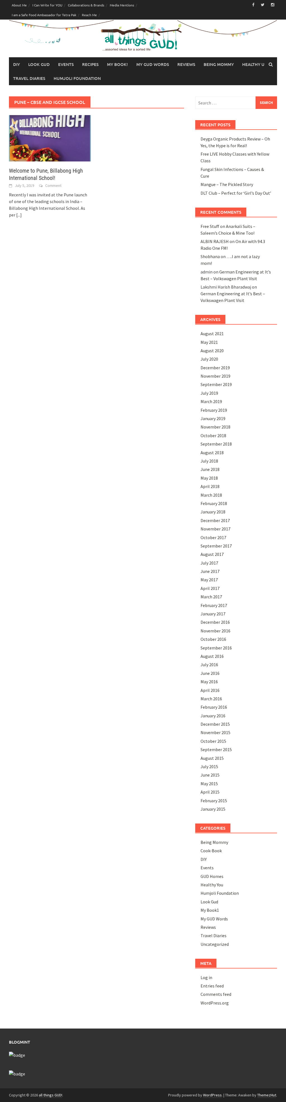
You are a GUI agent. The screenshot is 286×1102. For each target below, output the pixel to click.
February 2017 (214, 605)
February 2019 (214, 410)
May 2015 (209, 783)
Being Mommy (219, 64)
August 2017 (212, 554)
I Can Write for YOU (47, 5)
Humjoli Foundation (77, 78)
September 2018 (216, 444)
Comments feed (216, 994)
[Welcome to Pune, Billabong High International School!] (50, 138)
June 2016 (210, 673)
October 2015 (213, 741)
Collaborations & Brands (86, 5)
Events (66, 64)
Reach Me (89, 15)
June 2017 (210, 571)
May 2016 (209, 681)
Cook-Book (211, 850)
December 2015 (215, 724)
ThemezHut (266, 1095)
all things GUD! (50, 1095)
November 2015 (215, 732)
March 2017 (211, 596)
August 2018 (212, 452)
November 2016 (215, 631)
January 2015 (213, 809)
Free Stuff (210, 226)
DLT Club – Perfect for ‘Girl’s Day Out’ (236, 193)
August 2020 (212, 350)
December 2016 (215, 622)
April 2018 (210, 486)
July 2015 (209, 766)
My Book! (117, 64)
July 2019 (209, 393)
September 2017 (216, 546)
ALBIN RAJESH (215, 241)
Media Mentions (122, 5)
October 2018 (213, 435)
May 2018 (209, 478)
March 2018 (211, 495)
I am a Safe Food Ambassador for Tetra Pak (44, 15)
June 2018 (210, 469)
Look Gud (39, 64)
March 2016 (211, 698)
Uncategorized (215, 944)
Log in (206, 977)
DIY (16, 64)
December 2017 (215, 520)
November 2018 (215, 427)
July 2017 (209, 563)
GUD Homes (212, 876)
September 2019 (216, 384)
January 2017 (213, 614)
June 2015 (210, 775)
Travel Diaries (29, 78)
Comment (53, 185)
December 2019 (215, 367)
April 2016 (210, 690)
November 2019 (215, 376)
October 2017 (213, 537)
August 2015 (212, 758)
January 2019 (213, 418)
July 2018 (209, 461)
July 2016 (209, 664)
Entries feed (212, 986)
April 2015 (210, 792)
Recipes (90, 64)
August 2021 (212, 333)
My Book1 (210, 910)
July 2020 (209, 359)
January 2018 (213, 512)
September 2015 (216, 749)
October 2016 (213, 639)
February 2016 (214, 707)
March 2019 (211, 401)
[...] (19, 215)
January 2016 (213, 715)
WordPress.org (215, 1003)
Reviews (186, 64)
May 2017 (209, 579)
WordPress (212, 1095)
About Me (19, 5)
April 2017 (210, 588)
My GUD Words (152, 64)
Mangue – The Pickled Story (227, 184)
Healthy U (253, 64)
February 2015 (214, 800)
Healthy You (212, 884)
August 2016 (212, 656)
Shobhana (210, 256)
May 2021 (209, 342)
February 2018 (214, 503)
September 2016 (216, 648)
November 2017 (215, 529)
